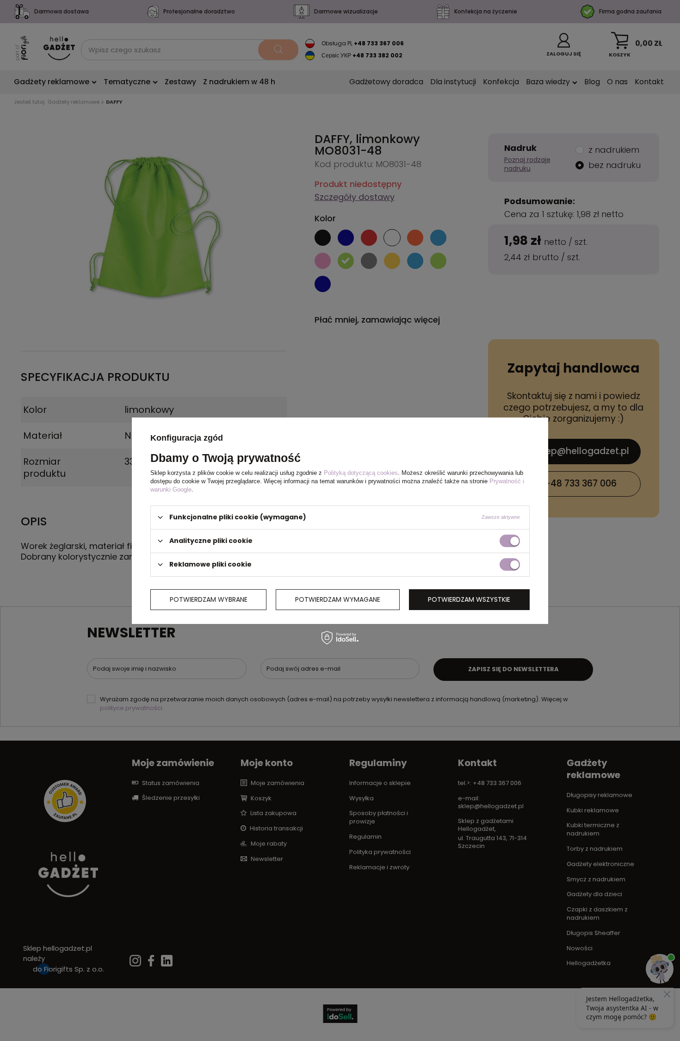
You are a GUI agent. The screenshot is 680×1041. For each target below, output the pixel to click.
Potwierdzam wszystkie (469, 599)
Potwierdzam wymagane (337, 599)
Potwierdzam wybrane (208, 599)
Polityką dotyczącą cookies (361, 472)
